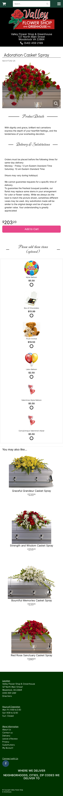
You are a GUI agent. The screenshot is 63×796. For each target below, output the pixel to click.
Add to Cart (32, 229)
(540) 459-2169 (33, 43)
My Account (7, 748)
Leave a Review (10, 738)
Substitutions (8, 745)
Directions (7, 696)
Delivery (6, 735)
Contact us (7, 732)
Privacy (5, 742)
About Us (6, 729)
